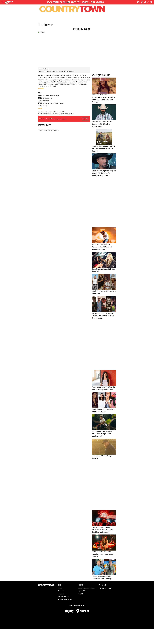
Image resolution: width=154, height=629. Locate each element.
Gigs (93, 2)
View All (40, 108)
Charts (66, 2)
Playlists (75, 2)
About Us (60, 588)
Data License (64, 112)
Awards (100, 2)
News (49, 2)
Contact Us (80, 593)
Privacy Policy (61, 591)
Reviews (86, 2)
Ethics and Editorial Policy (63, 596)
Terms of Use (61, 593)
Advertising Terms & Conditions (65, 599)
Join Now (85, 119)
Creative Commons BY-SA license (67, 113)
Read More (41, 88)
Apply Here (72, 71)
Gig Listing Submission (83, 591)
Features (57, 2)
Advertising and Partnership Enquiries (86, 588)
